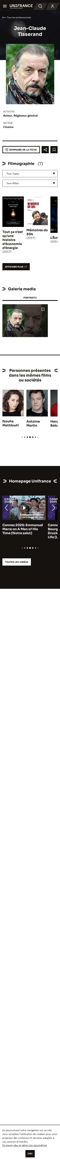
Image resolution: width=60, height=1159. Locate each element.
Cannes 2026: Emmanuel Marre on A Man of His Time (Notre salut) (22, 529)
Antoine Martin (33, 424)
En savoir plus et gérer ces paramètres (24, 1145)
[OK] (30, 1153)
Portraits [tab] (30, 297)
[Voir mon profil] (52, 6)
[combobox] (30, 173)
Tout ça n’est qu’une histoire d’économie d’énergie (12, 240)
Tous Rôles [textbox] (12, 183)
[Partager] (45, 149)
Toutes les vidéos (16, 561)
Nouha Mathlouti (10, 423)
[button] (43, 309)
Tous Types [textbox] (12, 173)
